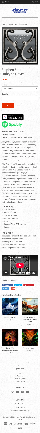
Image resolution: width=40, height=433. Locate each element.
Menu (6, 2)
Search (20, 373)
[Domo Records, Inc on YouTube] (27, 392)
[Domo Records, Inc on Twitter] (12, 392)
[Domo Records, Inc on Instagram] (22, 392)
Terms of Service (20, 379)
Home (3, 24)
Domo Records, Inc (21, 417)
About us (20, 376)
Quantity (5, 94)
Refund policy (20, 381)
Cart (36, 2)
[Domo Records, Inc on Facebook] (17, 392)
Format (4, 85)
